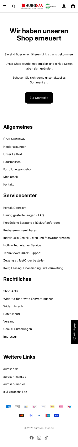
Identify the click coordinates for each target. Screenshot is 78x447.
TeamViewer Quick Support (22, 252)
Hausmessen (12, 161)
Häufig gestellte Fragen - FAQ (23, 215)
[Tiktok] (46, 437)
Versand (9, 321)
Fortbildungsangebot (17, 169)
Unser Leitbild (12, 154)
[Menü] (5, 6)
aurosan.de (11, 369)
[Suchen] (13, 6)
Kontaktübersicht (14, 207)
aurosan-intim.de (14, 376)
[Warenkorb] (73, 6)
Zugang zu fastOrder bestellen (24, 260)
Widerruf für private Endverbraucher (28, 298)
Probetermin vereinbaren (20, 230)
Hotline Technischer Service (22, 245)
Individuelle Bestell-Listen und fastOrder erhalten (36, 237)
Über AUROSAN (14, 139)
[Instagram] (39, 437)
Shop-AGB (10, 291)
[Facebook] (31, 437)
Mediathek (10, 176)
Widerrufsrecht (13, 306)
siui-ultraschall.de (15, 391)
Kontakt (8, 184)
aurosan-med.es (14, 384)
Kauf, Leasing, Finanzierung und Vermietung (33, 268)
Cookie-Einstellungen (17, 329)
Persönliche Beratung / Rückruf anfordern (31, 222)
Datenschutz (12, 313)
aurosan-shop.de (44, 428)
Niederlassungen (14, 146)
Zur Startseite (39, 97)
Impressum (10, 336)
